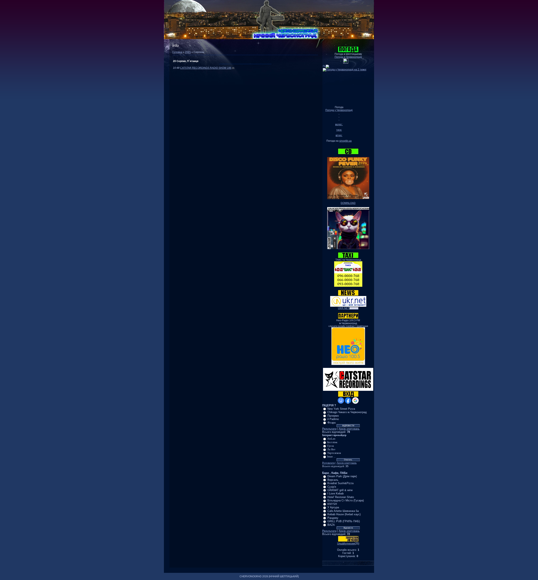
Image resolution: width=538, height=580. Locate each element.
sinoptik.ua (345, 140)
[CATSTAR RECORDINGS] (348, 389)
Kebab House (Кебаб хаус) (344, 514)
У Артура (333, 507)
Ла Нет (331, 449)
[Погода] (326, 65)
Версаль (332, 479)
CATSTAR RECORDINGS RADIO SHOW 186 (205, 67)
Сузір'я (331, 486)
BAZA (331, 524)
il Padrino (333, 419)
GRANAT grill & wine (340, 490)
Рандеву (332, 517)
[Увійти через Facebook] (348, 400)
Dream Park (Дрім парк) (342, 476)
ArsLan (331, 438)
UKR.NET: (348, 308)
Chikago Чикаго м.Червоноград (347, 412)
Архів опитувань (349, 428)
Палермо (333, 415)
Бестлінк (332, 442)
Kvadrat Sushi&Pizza (340, 483)
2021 (188, 52)
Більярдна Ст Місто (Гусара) (345, 500)
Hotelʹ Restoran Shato (340, 497)
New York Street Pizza (341, 408)
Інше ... (331, 456)
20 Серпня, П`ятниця (185, 61)
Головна (177, 52)
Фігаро (331, 422)
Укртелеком (334, 452)
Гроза (330, 445)
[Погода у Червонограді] (345, 62)
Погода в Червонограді (348, 56)
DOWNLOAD (348, 203)
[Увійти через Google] (355, 400)
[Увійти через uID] (341, 400)
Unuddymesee (346, 543)
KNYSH (332, 504)
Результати (329, 428)
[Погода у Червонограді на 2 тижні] (344, 68)
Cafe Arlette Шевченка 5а (343, 511)
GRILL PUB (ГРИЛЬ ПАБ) (343, 521)
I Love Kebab (335, 493)
